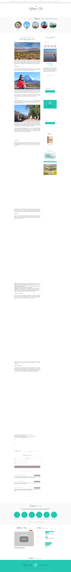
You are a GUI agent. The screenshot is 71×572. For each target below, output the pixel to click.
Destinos (20, 1)
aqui (26, 435)
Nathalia (15, 487)
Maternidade (26, 1)
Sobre (43, 1)
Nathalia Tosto (18, 451)
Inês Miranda (16, 481)
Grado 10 (22, 210)
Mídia (48, 1)
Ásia (35, 29)
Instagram (54, 1)
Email (32, 451)
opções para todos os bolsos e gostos (27, 100)
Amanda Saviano (16, 475)
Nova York (46, 546)
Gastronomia (40, 1)
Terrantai (21, 122)
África (18, 29)
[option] (18, 25)
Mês (56, 528)
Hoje (51, 528)
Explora (31, 130)
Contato (50, 1)
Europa (44, 29)
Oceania (53, 29)
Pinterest (30, 451)
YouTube (55, 1)
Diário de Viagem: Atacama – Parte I (27, 39)
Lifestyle (34, 1)
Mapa (46, 1)
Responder (37, 475)
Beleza (30, 1)
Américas (26, 29)
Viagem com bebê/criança (49, 531)
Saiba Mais (48, 75)
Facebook (28, 451)
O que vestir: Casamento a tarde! (49, 538)
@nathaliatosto (39, 558)
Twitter (29, 451)
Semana (54, 528)
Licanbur (36, 90)
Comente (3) (37, 451)
